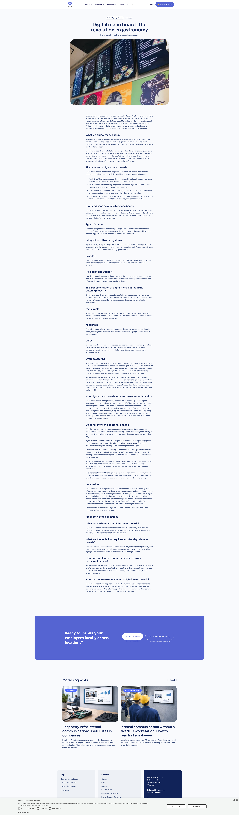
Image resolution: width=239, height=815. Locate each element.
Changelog (105, 786)
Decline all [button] (197, 806)
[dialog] (119, 806)
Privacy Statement (68, 782)
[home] (70, 4)
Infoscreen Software (109, 793)
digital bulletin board (129, 443)
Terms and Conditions (69, 779)
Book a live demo (133, 636)
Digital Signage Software (111, 797)
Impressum (65, 790)
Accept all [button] (176, 806)
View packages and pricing (159, 636)
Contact (104, 779)
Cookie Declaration (68, 786)
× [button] (237, 800)
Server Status (106, 790)
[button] (88, 4)
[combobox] (234, 800)
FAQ (103, 782)
